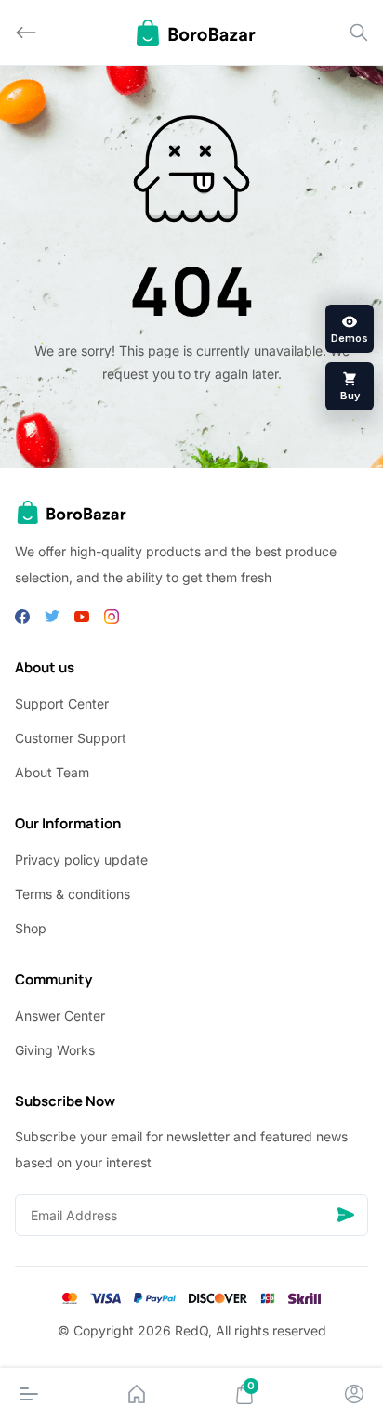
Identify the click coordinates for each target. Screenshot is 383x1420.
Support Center (62, 703)
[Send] (346, 1215)
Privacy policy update (81, 859)
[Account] (354, 1394)
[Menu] (29, 1393)
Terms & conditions (72, 894)
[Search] (359, 32)
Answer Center (60, 1015)
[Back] (26, 33)
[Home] (136, 1394)
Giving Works (55, 1050)
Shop (30, 928)
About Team (52, 772)
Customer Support (70, 738)
